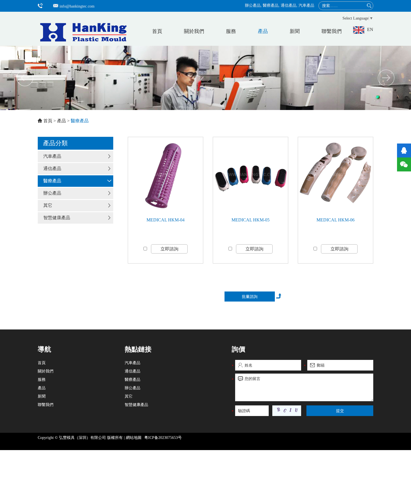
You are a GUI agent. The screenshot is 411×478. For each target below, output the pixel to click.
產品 (263, 31)
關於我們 (194, 31)
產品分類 (55, 143)
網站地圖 (133, 438)
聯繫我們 (332, 31)
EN (370, 29)
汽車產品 (306, 5)
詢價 (238, 349)
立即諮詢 (169, 249)
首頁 (157, 31)
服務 (231, 31)
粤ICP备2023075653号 (163, 438)
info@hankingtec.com (77, 6)
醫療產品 (270, 5)
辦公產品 (253, 5)
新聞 (295, 31)
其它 (47, 205)
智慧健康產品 (56, 217)
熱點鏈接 (138, 349)
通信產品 (288, 5)
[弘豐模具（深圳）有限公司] (83, 28)
